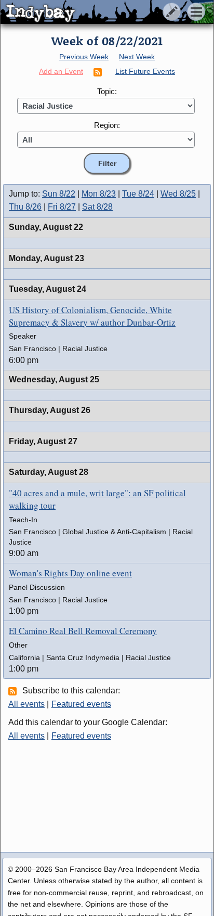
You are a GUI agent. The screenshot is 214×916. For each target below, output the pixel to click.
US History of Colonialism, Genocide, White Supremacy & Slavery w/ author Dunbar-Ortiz (92, 316)
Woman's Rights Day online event (70, 573)
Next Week (137, 57)
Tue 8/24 (138, 193)
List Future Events (145, 71)
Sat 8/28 (97, 206)
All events (26, 704)
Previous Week (84, 57)
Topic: (107, 91)
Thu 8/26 (25, 206)
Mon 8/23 (99, 193)
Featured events (81, 704)
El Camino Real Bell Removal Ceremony (83, 631)
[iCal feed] (14, 690)
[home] (97, 12)
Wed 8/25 (178, 193)
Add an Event (61, 71)
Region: (107, 125)
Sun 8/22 (58, 193)
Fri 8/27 (62, 206)
